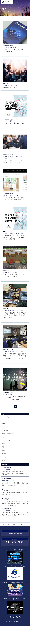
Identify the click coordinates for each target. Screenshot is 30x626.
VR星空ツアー (5, 457)
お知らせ (4, 423)
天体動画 (4, 453)
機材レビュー (5, 447)
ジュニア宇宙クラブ (7, 417)
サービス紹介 (5, 430)
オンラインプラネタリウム (8, 433)
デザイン (4, 437)
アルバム (4, 460)
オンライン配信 (6, 440)
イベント (4, 427)
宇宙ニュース (5, 443)
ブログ (3, 420)
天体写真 (4, 450)
